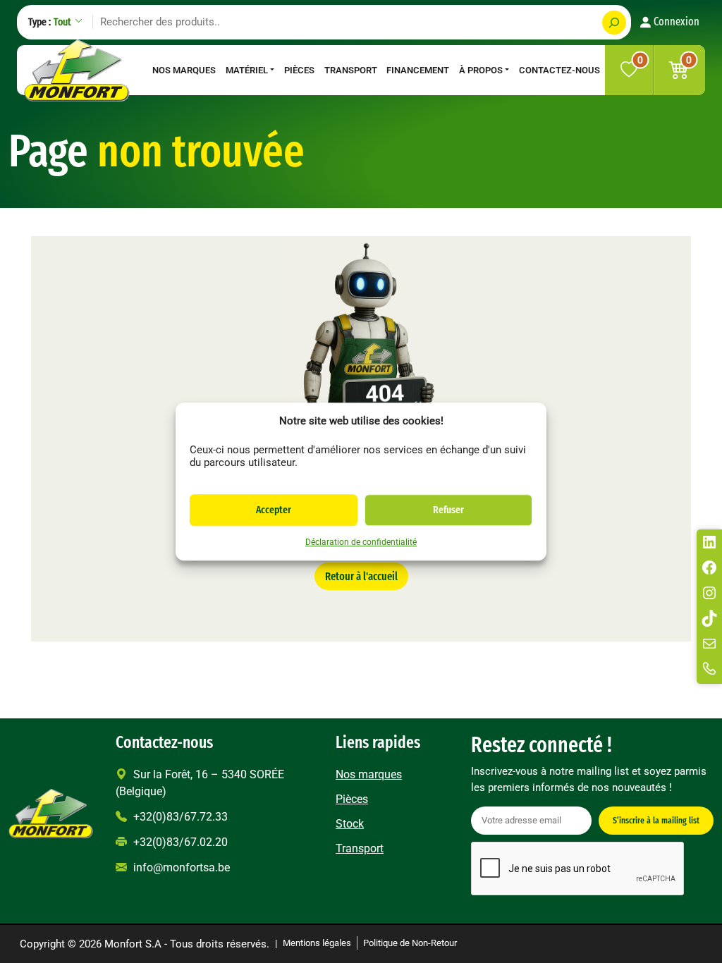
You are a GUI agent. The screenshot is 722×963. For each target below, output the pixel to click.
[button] (679, 70)
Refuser (448, 509)
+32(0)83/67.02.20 (179, 842)
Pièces (299, 70)
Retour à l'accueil (361, 576)
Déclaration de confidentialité (361, 542)
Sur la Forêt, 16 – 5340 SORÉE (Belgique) (200, 783)
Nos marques (184, 70)
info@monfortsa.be (180, 867)
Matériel (247, 70)
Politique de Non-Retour (410, 943)
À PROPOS (481, 70)
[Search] (614, 23)
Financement (417, 70)
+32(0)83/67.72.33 (179, 816)
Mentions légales (317, 943)
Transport (350, 70)
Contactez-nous (559, 70)
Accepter (273, 509)
